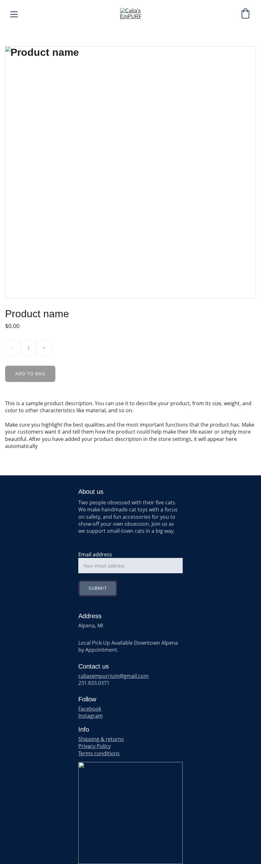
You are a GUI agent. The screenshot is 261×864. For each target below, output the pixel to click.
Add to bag (30, 373)
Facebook (89, 708)
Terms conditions (99, 753)
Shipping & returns (101, 739)
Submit (97, 588)
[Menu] (14, 14)
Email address (95, 554)
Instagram (90, 715)
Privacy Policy (94, 746)
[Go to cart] (245, 14)
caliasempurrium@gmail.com (113, 675)
